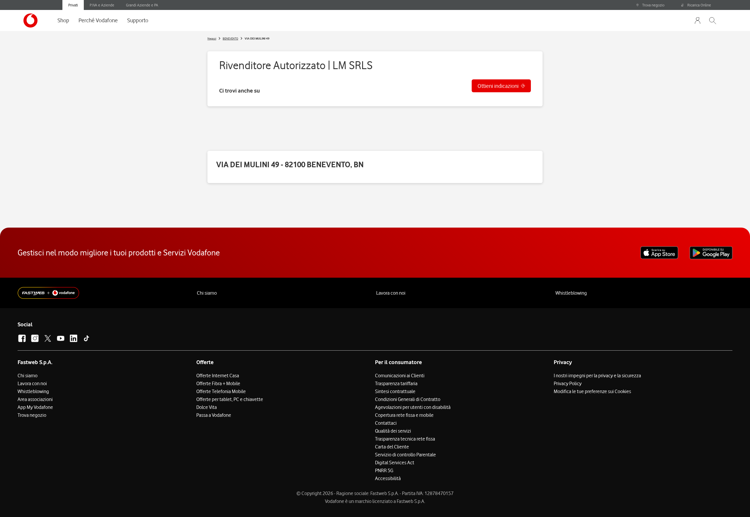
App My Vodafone (35, 407)
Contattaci (386, 423)
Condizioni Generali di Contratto (407, 399)
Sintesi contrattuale (395, 391)
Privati (73, 5)
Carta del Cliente (392, 447)
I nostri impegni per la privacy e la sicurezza (597, 375)
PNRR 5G (384, 470)
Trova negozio (653, 5)
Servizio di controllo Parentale (405, 455)
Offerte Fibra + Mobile (218, 383)
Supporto (137, 20)
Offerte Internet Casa (217, 375)
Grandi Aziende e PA (142, 5)
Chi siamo (207, 293)
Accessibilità (388, 478)
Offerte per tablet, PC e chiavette (229, 399)
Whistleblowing (571, 293)
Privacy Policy (568, 383)
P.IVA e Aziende (102, 5)
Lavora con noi (390, 293)
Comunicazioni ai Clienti (400, 375)
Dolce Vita (206, 407)
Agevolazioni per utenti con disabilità (413, 407)
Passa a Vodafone (213, 415)
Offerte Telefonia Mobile (221, 391)
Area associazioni (35, 399)
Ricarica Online (699, 5)
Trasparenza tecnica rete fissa (405, 439)
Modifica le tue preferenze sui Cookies (592, 391)
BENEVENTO (230, 38)
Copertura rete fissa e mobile (404, 415)
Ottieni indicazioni (498, 86)
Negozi (211, 38)
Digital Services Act (394, 462)
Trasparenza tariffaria (396, 383)
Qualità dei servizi (393, 431)
